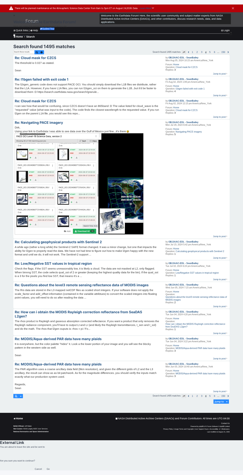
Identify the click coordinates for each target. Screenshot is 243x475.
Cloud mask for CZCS (187, 67)
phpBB (201, 426)
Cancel (38, 469)
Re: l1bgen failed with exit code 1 (41, 79)
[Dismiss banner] (233, 8)
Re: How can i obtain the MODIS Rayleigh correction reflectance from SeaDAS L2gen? (78, 314)
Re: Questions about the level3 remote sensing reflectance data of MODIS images (81, 285)
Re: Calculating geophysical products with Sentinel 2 (58, 242)
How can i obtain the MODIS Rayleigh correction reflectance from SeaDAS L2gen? (195, 325)
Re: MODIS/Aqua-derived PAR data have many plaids (58, 339)
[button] (184, 52)
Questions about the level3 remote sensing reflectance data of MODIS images (196, 298)
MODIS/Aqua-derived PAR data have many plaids (200, 348)
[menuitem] (158, 418)
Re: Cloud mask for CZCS (35, 58)
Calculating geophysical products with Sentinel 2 (200, 251)
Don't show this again (23, 35)
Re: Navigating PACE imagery (39, 123)
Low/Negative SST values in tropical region (197, 273)
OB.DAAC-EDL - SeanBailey (183, 57)
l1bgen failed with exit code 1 (190, 88)
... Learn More (145, 8)
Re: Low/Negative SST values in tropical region (53, 263)
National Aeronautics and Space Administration (31, 431)
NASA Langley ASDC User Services (35, 429)
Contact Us (225, 423)
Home (176, 64)
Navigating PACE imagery (189, 132)
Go (48, 469)
